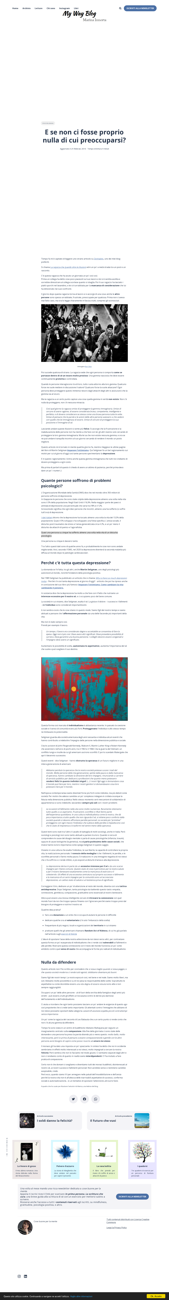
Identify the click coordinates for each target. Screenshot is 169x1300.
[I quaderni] (142, 1159)
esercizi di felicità (69, 934)
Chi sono (51, 8)
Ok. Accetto (156, 1296)
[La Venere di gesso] (26, 1159)
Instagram (64, 8)
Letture (38, 8)
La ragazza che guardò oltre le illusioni (68, 267)
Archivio (27, 8)
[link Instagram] (20, 1277)
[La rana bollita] (104, 1159)
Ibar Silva (88, 366)
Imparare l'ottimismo (78, 450)
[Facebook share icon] (84, 1099)
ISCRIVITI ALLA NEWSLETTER (140, 8)
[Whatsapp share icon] (95, 1099)
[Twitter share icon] (73, 1099)
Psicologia (48, 123)
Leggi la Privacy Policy (117, 1227)
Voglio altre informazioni (81, 1296)
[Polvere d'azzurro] (65, 1159)
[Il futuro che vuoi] (119, 1120)
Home (15, 8)
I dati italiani (46, 517)
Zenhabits (98, 258)
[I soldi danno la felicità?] (50, 1120)
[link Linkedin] (26, 1277)
